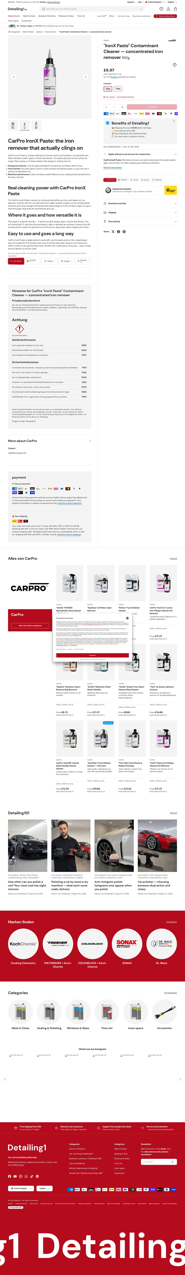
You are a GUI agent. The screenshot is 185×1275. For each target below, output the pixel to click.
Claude (135, 180)
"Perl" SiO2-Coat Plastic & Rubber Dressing (130, 764)
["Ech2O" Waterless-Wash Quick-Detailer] (101, 662)
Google (146, 180)
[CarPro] (30, 587)
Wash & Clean (29, 16)
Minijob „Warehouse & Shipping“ (83, 1168)
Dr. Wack (161, 963)
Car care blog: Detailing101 (81, 1154)
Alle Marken (171, 922)
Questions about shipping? (69, 534)
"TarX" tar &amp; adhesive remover (162, 688)
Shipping (114, 77)
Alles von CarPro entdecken (30, 626)
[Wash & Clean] (20, 1011)
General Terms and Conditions (65, 1203)
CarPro (106, 40)
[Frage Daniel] (161, 9)
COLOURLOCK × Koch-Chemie (92, 964)
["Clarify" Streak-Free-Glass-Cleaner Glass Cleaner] (132, 662)
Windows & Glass (66, 16)
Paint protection (53, 2)
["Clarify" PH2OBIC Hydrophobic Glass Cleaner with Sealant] (69, 583)
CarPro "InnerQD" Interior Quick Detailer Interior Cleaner (67, 766)
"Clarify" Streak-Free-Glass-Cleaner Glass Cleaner (132, 688)
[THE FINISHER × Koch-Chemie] (58, 944)
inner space (13, 21)
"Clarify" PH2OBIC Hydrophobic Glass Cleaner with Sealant (68, 611)
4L (135, 626)
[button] (175, 9)
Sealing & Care (120, 1154)
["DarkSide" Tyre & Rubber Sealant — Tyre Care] (101, 738)
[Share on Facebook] (118, 231)
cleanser (39, 32)
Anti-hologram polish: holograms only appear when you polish (113, 885)
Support (130, 2)
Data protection (99, 1203)
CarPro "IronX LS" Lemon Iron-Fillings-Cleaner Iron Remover (161, 611)
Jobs (140, 2)
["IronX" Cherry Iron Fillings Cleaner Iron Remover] (163, 738)
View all (173, 558)
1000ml (158, 628)
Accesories (26, 21)
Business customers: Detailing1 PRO (85, 1158)
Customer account (46, 1203)
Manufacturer (14, 16)
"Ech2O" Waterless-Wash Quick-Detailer (99, 688)
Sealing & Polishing (47, 16)
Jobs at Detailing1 (77, 1163)
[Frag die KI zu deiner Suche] (141, 9)
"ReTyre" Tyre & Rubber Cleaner (129, 609)
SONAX (127, 963)
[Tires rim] (107, 1011)
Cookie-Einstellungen (169, 1203)
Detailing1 (17, 1200)
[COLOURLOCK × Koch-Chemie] (92, 944)
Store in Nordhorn (77, 1149)
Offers (112, 16)
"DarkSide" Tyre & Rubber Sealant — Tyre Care (99, 764)
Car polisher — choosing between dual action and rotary (154, 885)
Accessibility (142, 1203)
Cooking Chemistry (23, 963)
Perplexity (158, 180)
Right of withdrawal (113, 1203)
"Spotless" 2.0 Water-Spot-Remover (99, 609)
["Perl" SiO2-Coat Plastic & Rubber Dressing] (132, 738)
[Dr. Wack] (161, 944)
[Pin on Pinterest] (124, 231)
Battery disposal (154, 1203)
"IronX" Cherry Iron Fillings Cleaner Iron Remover (162, 764)
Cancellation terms (129, 1203)
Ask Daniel (111, 180)
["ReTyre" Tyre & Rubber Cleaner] (132, 583)
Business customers (142, 16)
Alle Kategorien (14, 32)
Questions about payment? (70, 503)
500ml (152, 628)
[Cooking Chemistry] (23, 944)
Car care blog (124, 16)
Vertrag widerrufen (15, 1207)
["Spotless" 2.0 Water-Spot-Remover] (101, 583)
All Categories (170, 993)
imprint (10, 1203)
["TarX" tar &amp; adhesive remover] (163, 662)
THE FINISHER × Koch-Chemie (58, 964)
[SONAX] (127, 944)
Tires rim (81, 16)
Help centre (34, 1203)
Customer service (21, 1203)
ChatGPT (124, 180)
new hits (101, 16)
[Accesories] (164, 1011)
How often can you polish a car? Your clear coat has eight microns (27, 885)
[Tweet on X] (113, 231)
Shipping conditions (85, 1203)
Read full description (113, 167)
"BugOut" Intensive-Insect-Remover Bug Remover (68, 688)
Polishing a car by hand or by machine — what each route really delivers (69, 885)
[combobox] (92, 9)
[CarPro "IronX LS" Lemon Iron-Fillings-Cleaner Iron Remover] (163, 583)
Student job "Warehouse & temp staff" (86, 1173)
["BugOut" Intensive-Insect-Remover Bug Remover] (69, 662)
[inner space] (135, 1011)
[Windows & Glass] (78, 1011)
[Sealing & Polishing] (49, 1011)
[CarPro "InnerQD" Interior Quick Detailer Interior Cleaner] (69, 738)
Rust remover (50, 32)
